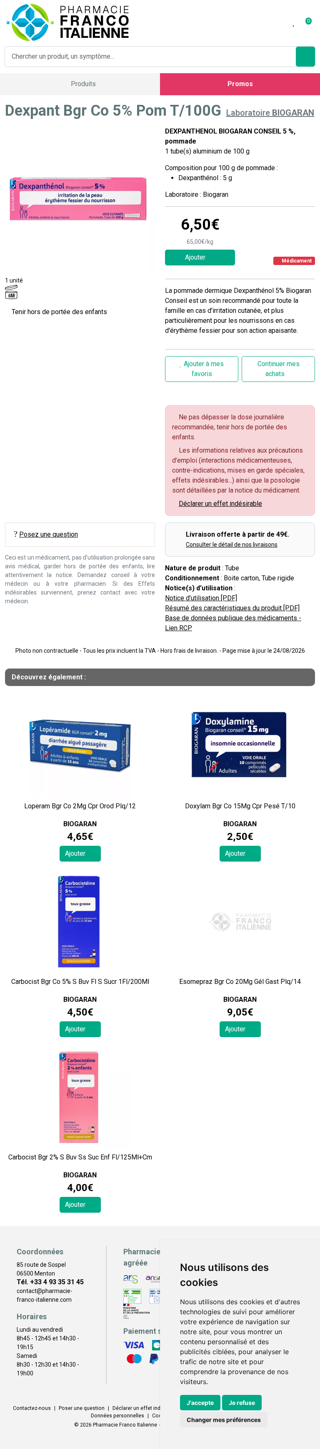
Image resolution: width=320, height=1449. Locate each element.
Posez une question (48, 534)
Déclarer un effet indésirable (220, 504)
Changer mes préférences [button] (224, 1419)
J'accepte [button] (200, 1402)
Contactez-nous (32, 1408)
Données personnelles (117, 1416)
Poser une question (82, 1408)
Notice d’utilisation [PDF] (201, 598)
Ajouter (76, 853)
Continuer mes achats (279, 369)
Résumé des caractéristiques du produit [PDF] (232, 608)
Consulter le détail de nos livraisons (232, 544)
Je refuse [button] (242, 1402)
